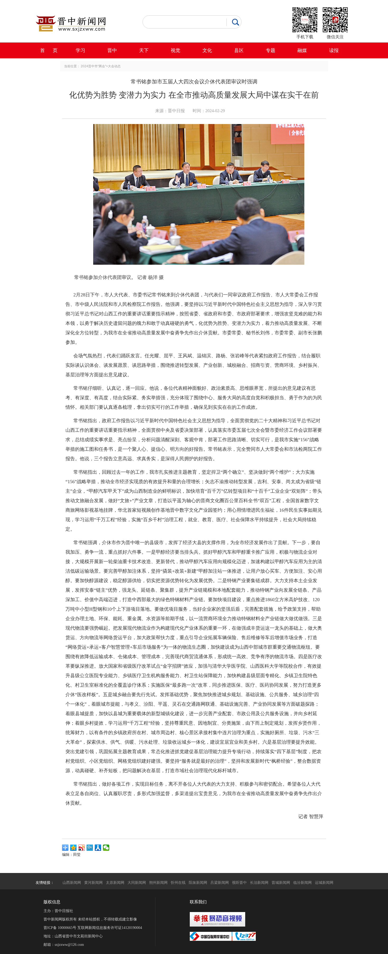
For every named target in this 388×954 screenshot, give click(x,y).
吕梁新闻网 (219, 882)
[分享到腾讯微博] (90, 847)
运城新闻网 (324, 882)
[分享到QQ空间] (73, 847)
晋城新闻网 (281, 882)
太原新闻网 (115, 882)
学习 (80, 50)
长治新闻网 (259, 882)
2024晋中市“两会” (93, 66)
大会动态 (114, 66)
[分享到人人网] (98, 847)
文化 (207, 50)
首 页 (49, 50)
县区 (239, 50)
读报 (334, 50)
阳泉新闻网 (198, 882)
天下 (144, 50)
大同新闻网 (136, 882)
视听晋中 (239, 882)
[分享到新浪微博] (81, 847)
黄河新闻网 (93, 882)
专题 (270, 50)
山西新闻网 (72, 882)
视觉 (175, 50)
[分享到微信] (106, 847)
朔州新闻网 (158, 882)
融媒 (302, 50)
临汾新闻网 (302, 882)
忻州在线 (178, 882)
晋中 (112, 50)
